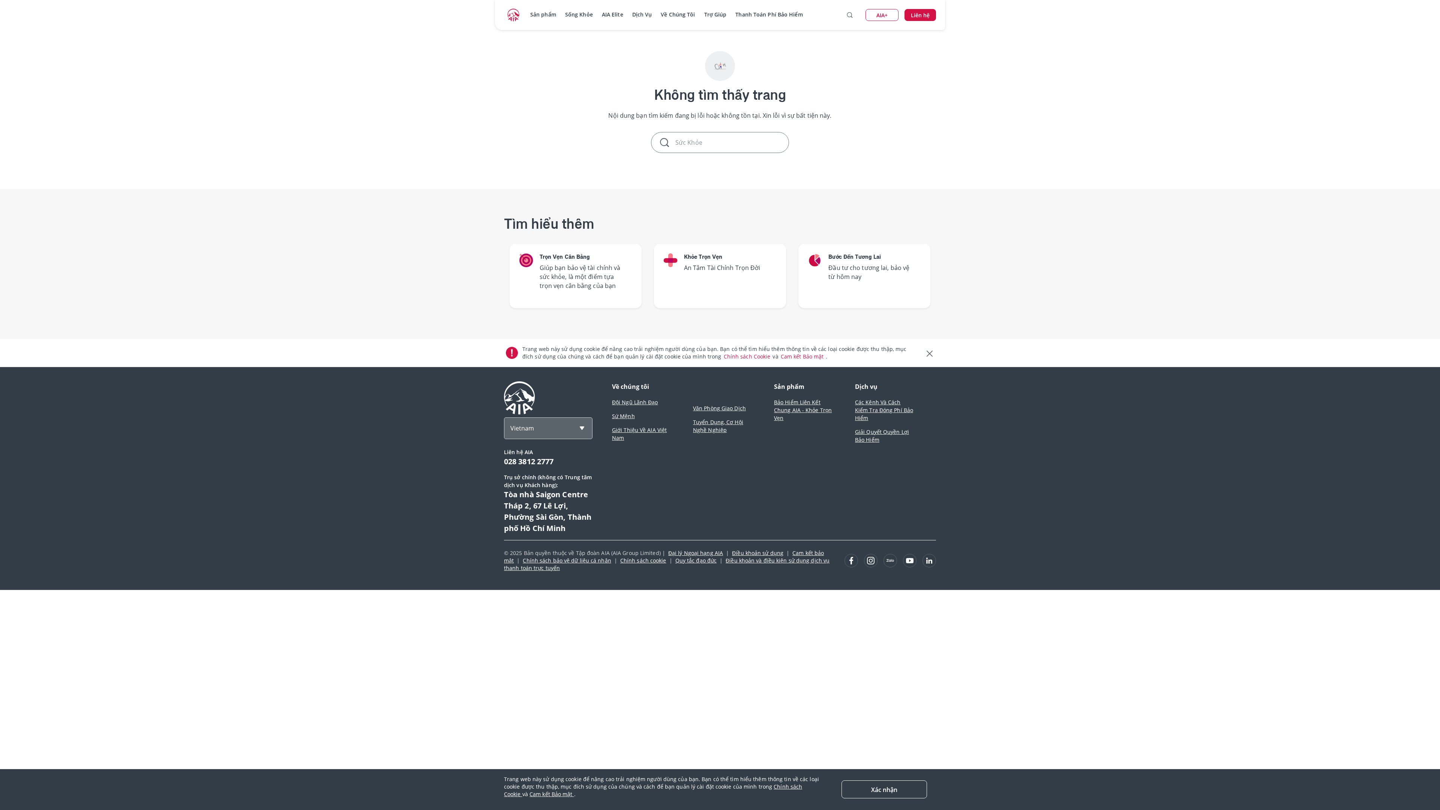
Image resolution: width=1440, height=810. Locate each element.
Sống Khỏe (579, 14)
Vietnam (522, 428)
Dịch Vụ (642, 14)
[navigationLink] (513, 15)
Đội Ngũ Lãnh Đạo (635, 402)
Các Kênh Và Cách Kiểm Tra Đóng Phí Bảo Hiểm (884, 410)
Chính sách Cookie (748, 356)
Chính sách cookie (643, 560)
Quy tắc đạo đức (696, 560)
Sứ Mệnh (623, 416)
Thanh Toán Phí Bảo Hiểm (768, 14)
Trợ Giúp (715, 14)
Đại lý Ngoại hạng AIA (695, 552)
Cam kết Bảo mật (803, 356)
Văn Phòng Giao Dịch (719, 408)
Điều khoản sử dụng (757, 552)
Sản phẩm (543, 14)
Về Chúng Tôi (678, 14)
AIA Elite (612, 14)
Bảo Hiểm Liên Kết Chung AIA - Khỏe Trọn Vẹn (803, 410)
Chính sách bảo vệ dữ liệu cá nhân (567, 560)
